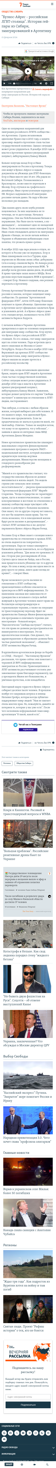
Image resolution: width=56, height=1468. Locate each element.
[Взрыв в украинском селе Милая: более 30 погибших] (28, 1172)
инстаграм (20, 121)
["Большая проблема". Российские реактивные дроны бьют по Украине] (28, 834)
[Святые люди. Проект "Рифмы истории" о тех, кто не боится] (28, 1309)
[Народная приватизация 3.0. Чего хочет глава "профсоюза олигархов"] (28, 1120)
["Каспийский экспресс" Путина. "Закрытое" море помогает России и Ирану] (28, 1075)
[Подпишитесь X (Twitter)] (16, 1433)
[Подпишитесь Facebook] (10, 1433)
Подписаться (28, 730)
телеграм (33, 121)
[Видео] (35, 1464)
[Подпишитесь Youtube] (23, 1433)
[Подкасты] (48, 1433)
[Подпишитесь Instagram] (35, 1433)
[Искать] (47, 1464)
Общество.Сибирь (12, 12)
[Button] (24, 43)
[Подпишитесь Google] (4, 1433)
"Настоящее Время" (35, 106)
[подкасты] (22, 1464)
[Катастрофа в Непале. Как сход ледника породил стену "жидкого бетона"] (28, 934)
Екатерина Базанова (13, 106)
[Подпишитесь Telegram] (29, 1433)
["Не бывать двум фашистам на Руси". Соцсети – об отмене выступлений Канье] (28, 979)
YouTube (8, 121)
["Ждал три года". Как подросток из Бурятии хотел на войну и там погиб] (28, 1264)
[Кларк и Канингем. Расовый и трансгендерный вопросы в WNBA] (28, 793)
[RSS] (42, 1433)
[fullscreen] (51, 83)
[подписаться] (4, 1439)
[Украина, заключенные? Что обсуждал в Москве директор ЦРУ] (28, 1024)
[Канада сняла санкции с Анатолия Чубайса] (28, 1213)
